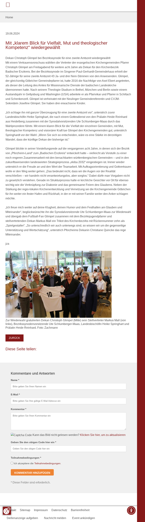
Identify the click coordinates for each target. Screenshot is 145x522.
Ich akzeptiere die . (37, 463)
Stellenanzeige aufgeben (22, 518)
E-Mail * (15, 394)
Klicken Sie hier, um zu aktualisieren (103, 434)
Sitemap (25, 510)
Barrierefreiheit (80, 510)
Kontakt (11, 510)
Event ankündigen (83, 518)
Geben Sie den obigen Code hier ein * (33, 442)
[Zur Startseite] (118, 5)
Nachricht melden (55, 518)
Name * (15, 380)
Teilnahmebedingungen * (26, 457)
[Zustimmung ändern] (7, 511)
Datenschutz (59, 510)
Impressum (41, 510)
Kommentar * (18, 409)
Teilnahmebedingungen (47, 463)
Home (9, 17)
